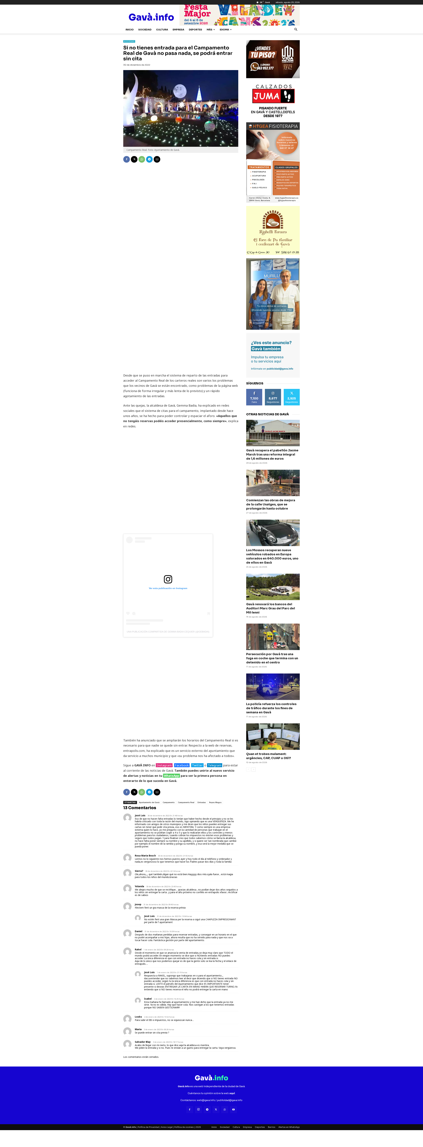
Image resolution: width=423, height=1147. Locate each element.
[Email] (157, 159)
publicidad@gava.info (229, 1100)
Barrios (271, 1127)
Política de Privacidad (148, 1127)
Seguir (273, 390)
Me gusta (254, 390)
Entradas (202, 802)
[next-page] (253, 769)
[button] (296, 29)
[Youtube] (233, 1109)
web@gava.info (206, 1100)
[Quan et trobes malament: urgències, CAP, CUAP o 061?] (273, 736)
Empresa (178, 29)
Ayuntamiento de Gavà (149, 802)
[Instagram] (198, 1109)
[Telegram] (149, 159)
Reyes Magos (215, 802)
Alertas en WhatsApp (289, 1127)
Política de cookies (184, 1127)
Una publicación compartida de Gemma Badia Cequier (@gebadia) (168, 631)
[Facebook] (126, 159)
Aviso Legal (167, 1127)
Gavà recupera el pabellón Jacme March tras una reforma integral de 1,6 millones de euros (272, 454)
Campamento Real (186, 802)
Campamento (169, 802)
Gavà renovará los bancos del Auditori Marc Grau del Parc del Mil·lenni (270, 608)
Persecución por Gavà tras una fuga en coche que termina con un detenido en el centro (272, 658)
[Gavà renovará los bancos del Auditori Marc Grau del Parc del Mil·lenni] (273, 587)
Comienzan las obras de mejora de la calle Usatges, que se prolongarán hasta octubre (270, 504)
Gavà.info (130, 1127)
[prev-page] (248, 769)
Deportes (195, 29)
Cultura (162, 29)
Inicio (130, 29)
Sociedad (145, 29)
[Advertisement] (181, 321)
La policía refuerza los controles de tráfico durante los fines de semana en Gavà (271, 708)
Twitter (197, 765)
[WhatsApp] (141, 159)
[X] (134, 159)
